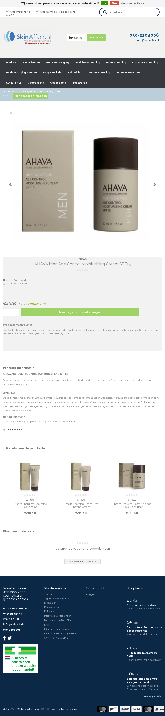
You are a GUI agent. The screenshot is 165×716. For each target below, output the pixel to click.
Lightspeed (71, 709)
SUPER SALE (14, 82)
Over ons (49, 594)
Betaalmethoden (53, 611)
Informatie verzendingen (57, 615)
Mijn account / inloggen (31, 95)
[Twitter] (10, 639)
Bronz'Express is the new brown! (145, 659)
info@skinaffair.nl (15, 624)
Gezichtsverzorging (87, 62)
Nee (114, 3)
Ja (104, 3)
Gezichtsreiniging (57, 62)
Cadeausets (36, 82)
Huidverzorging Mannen (21, 72)
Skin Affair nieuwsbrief (56, 637)
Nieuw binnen (31, 62)
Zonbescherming (99, 72)
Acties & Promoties (128, 72)
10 (130, 673)
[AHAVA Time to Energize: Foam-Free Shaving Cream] (81, 474)
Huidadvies (75, 72)
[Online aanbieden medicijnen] (20, 658)
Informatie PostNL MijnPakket (60, 633)
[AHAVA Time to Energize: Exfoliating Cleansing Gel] (30, 474)
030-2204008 (11, 629)
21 (130, 648)
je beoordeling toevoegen (82, 561)
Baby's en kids (52, 72)
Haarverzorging (116, 62)
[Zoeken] (105, 12)
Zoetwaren (79, 82)
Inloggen (90, 594)
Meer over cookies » (132, 3)
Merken (11, 62)
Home (6, 91)
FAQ (46, 625)
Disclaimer (50, 602)
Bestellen (96, 37)
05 (130, 622)
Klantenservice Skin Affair (58, 620)
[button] (16, 61)
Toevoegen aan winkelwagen (80, 312)
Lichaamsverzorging (145, 62)
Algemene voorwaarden (57, 598)
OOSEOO (44, 709)
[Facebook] (5, 639)
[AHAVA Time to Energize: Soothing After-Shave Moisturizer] (132, 474)
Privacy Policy (51, 607)
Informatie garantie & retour (59, 629)
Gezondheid (58, 82)
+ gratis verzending (32, 303)
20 (130, 600)
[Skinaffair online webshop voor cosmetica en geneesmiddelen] (28, 36)
